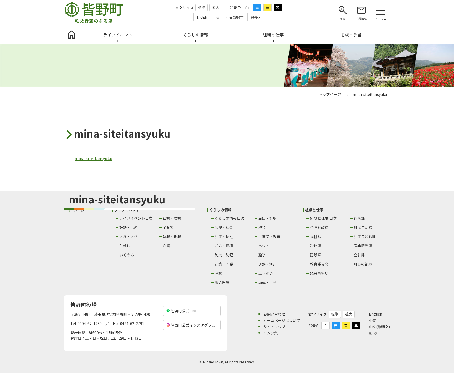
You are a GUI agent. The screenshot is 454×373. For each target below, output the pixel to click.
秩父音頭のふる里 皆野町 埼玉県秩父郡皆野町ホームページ (94, 12)
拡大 (215, 7)
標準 (201, 7)
